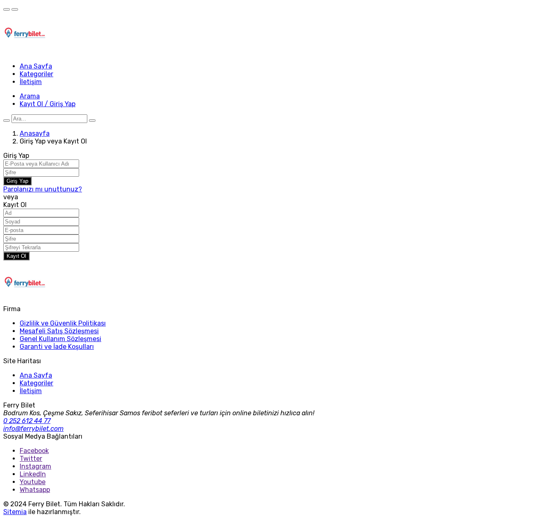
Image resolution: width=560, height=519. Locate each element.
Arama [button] (30, 96)
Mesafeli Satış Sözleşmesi (59, 331)
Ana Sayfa (36, 66)
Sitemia (15, 512)
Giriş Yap (17, 181)
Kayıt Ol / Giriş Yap (47, 104)
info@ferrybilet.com (33, 428)
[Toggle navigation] (6, 9)
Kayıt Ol (16, 256)
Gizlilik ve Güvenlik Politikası (63, 323)
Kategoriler (36, 74)
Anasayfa (35, 133)
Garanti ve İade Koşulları (57, 347)
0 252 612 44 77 (26, 421)
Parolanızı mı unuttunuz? (42, 189)
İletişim (31, 82)
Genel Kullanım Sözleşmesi (60, 339)
